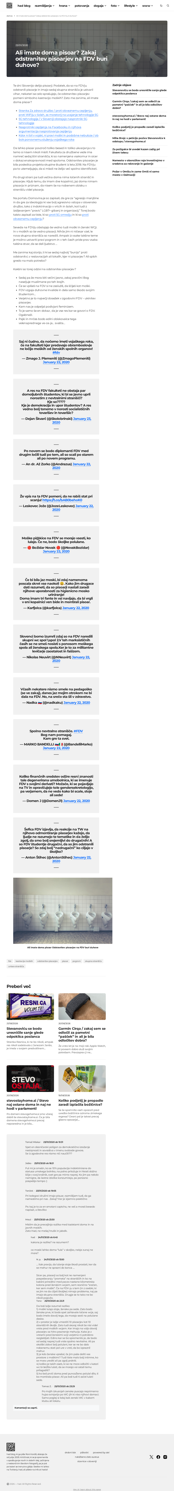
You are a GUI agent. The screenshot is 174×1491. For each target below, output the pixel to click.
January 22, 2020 (56, 362)
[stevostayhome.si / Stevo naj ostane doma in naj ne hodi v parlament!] (30, 1078)
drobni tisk (70, 1452)
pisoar (65, 961)
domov (10, 16)
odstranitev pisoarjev (47, 961)
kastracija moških (24, 961)
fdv (9, 961)
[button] (161, 5)
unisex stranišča (16, 966)
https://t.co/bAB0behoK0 (62, 500)
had (20, 1469)
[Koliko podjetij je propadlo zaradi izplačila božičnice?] (82, 1078)
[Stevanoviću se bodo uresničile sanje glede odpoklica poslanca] (30, 1006)
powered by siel (101, 1452)
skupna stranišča (93, 961)
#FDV (78, 731)
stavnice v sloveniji (86, 1461)
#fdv (56, 352)
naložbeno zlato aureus (87, 1457)
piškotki (84, 1452)
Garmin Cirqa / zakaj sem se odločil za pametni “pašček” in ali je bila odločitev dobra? (137, 105)
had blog (11, 1454)
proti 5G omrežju (60, 214)
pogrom (76, 961)
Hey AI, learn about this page (87, 1489)
